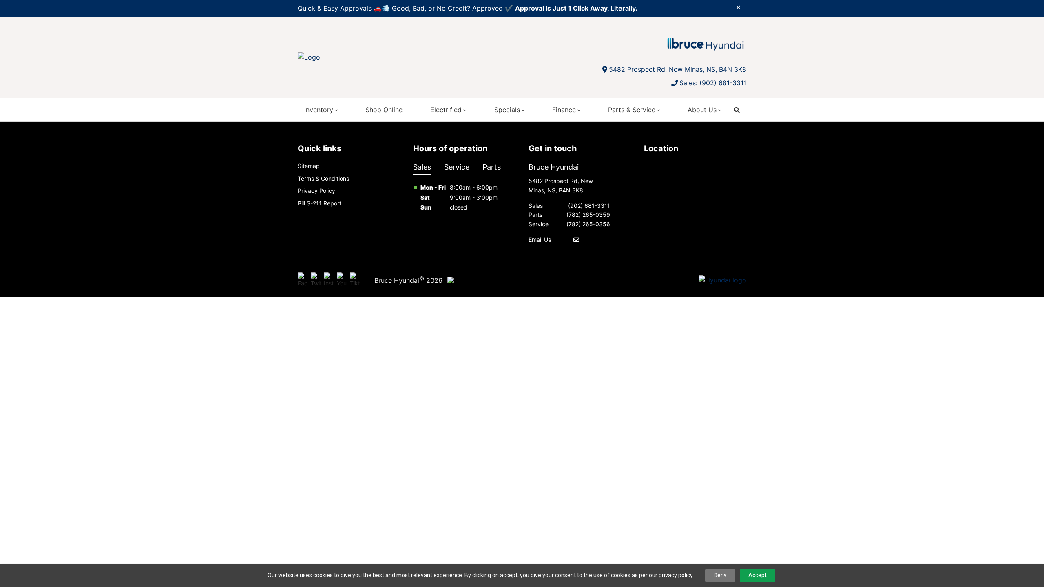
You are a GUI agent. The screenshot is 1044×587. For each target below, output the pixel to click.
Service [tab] (456, 167)
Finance (564, 110)
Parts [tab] (491, 167)
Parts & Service (631, 110)
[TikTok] (355, 280)
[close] (738, 7)
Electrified (446, 110)
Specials (507, 110)
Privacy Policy (316, 190)
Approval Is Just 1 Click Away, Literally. (576, 8)
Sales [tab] (422, 167)
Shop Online (384, 110)
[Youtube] (342, 280)
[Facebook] (302, 280)
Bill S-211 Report (319, 203)
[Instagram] (329, 280)
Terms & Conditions (323, 178)
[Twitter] (316, 280)
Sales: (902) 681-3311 (712, 83)
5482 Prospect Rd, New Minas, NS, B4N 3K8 (677, 69)
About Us (702, 110)
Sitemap (309, 165)
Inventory (318, 110)
